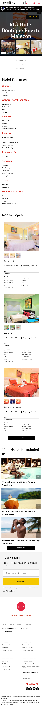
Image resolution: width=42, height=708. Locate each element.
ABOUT (11, 625)
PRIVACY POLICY (25, 628)
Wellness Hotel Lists (7, 653)
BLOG (19, 625)
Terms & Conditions (31, 588)
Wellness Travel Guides (28, 653)
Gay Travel (5, 661)
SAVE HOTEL (33, 16)
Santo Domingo (36, 9)
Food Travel (5, 663)
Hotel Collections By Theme (29, 663)
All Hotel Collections (27, 661)
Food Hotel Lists (6, 647)
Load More (21, 438)
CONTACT (27, 625)
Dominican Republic (11, 9)
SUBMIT (21, 581)
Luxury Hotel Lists (7, 650)
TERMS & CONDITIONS (9, 628)
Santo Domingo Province (24, 9)
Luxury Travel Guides (28, 650)
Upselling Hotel (26, 678)
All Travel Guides (26, 642)
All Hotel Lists (5, 642)
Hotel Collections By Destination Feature (31, 667)
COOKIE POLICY (7, 631)
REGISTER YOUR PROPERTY (21, 615)
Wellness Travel (6, 669)
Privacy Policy (10, 591)
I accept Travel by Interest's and (20, 589)
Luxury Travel (6, 666)
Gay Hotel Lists (6, 644)
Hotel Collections (21, 69)
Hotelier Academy (27, 675)
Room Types (21, 64)
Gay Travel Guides (27, 644)
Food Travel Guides (27, 647)
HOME (4, 625)
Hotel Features (21, 60)
